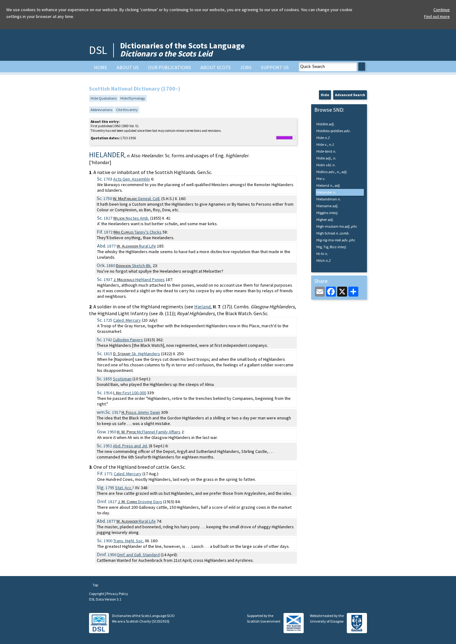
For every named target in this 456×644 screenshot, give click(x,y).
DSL (98, 50)
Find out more (437, 16)
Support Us (275, 67)
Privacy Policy (117, 593)
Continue (441, 9)
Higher (324, 219)
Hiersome (327, 205)
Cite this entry (127, 109)
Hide (325, 94)
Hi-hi (322, 253)
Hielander (326, 192)
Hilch (323, 260)
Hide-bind (326, 151)
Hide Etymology (132, 98)
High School (332, 233)
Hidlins (331, 171)
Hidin (325, 165)
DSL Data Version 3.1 (105, 599)
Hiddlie (325, 124)
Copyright (97, 593)
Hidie (326, 158)
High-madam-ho (336, 226)
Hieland (202, 306)
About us (128, 67)
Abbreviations (101, 109)
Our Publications (169, 67)
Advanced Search (350, 94)
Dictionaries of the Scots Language (182, 49)
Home (100, 67)
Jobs (246, 67)
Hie (320, 178)
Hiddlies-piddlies (333, 130)
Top (95, 585)
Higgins (327, 212)
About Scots (215, 67)
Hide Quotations (104, 98)
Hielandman (328, 199)
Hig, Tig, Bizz (331, 246)
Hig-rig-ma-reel (335, 240)
